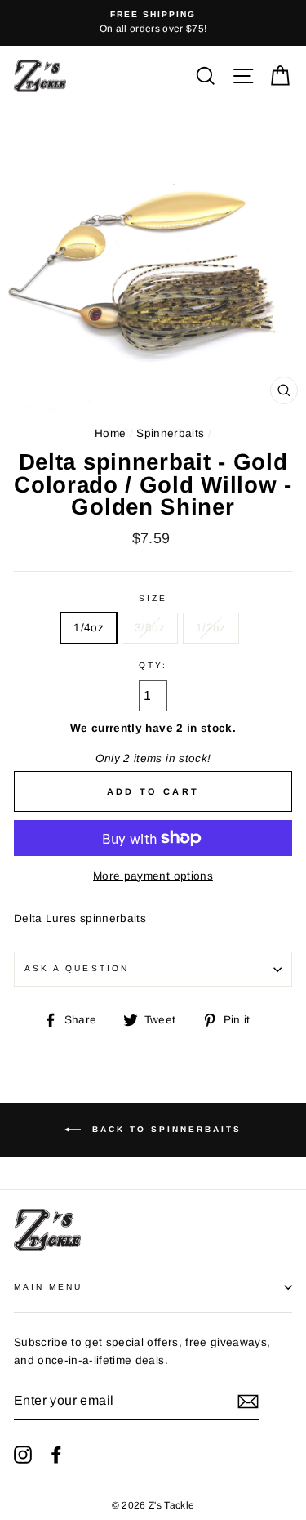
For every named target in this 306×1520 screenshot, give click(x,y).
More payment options (153, 876)
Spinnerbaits (170, 433)
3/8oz (150, 628)
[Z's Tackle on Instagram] (23, 1454)
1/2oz (211, 628)
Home (110, 433)
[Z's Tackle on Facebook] (56, 1454)
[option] (153, 23)
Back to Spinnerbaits (164, 1129)
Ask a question (76, 968)
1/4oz (88, 628)
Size (153, 598)
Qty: (153, 665)
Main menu (48, 1286)
